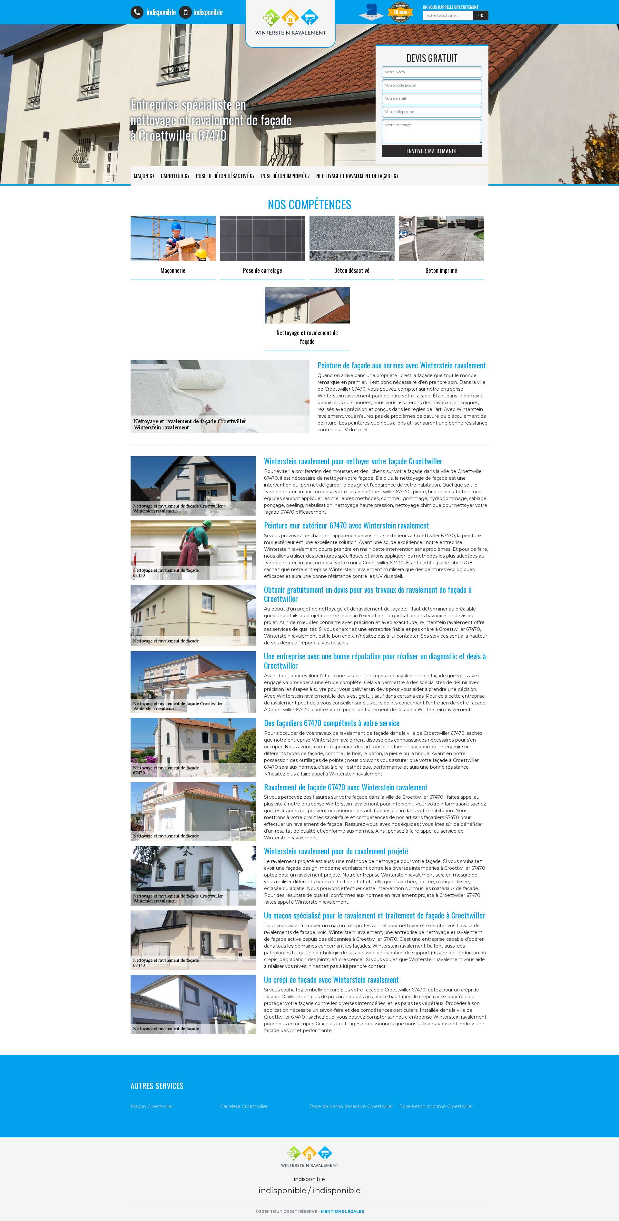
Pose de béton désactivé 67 (225, 176)
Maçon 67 (144, 176)
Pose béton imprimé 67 (285, 176)
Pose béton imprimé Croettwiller (436, 1106)
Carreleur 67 (175, 176)
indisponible (160, 11)
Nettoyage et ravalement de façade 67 (357, 176)
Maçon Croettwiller (152, 1106)
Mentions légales (342, 1211)
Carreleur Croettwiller (244, 1106)
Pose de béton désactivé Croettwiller (351, 1106)
